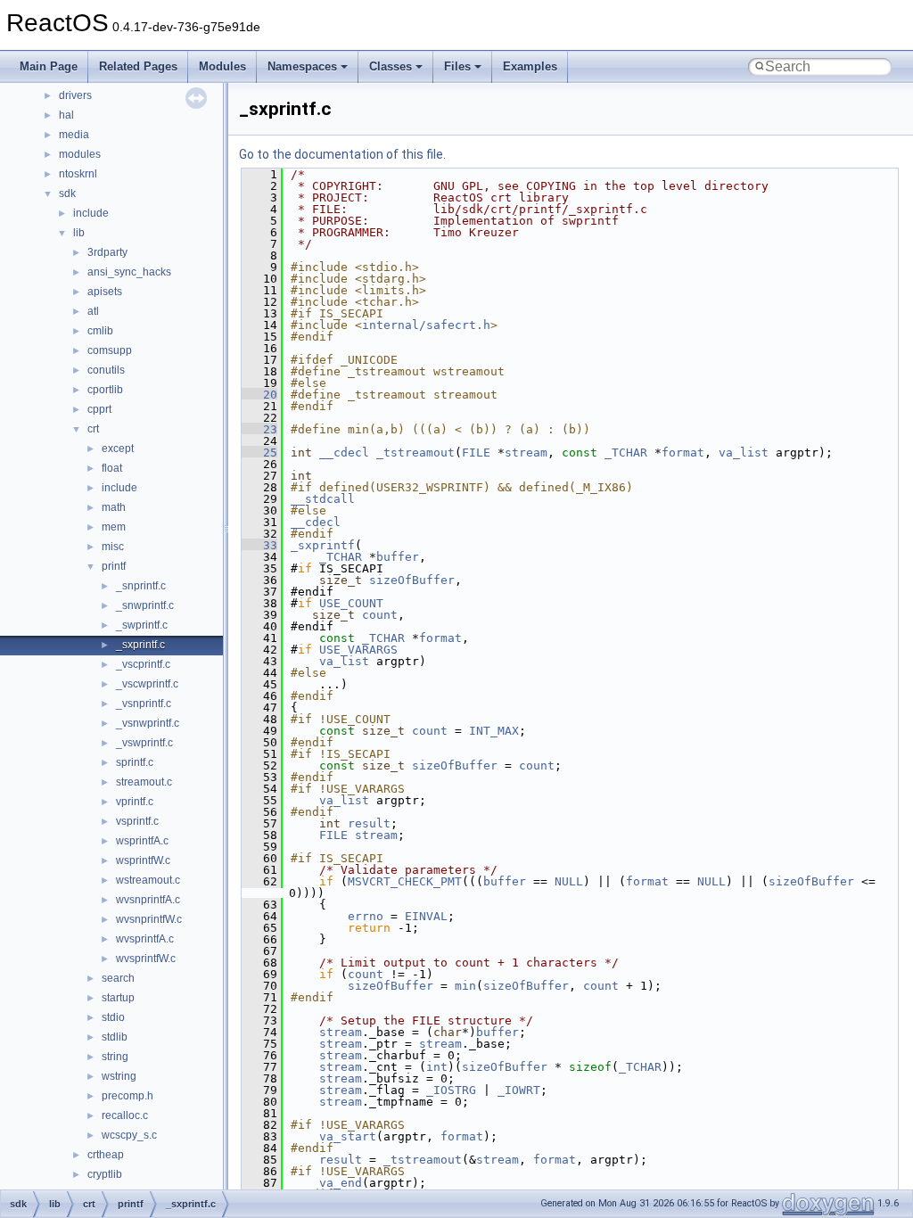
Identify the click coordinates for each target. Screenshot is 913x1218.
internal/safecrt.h (426, 325)
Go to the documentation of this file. (342, 154)
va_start (347, 1136)
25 (259, 452)
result (369, 823)
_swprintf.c (142, 625)
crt (93, 429)
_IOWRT (519, 1090)
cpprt (99, 409)
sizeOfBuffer (412, 580)
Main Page (49, 66)
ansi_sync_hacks (129, 272)
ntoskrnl (78, 174)
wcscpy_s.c (129, 1135)
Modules (222, 66)
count (380, 614)
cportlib (105, 389)
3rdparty (107, 252)
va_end (340, 1182)
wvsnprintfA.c (148, 899)
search (118, 978)
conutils (106, 370)
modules (80, 154)
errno (365, 916)
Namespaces (302, 66)
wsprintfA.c (142, 841)
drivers (75, 95)
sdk (67, 193)
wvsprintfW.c (146, 958)
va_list (744, 452)
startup (118, 998)
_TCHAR (626, 452)
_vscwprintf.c (147, 684)
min (465, 985)
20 (259, 394)
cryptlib (104, 1174)
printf (114, 566)
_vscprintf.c (143, 664)
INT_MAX (494, 730)
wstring (119, 1076)
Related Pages (138, 66)
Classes (390, 66)
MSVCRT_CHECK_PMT (405, 881)
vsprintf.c (137, 821)
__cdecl (344, 452)
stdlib (114, 1037)
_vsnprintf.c (143, 703)
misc (113, 546)
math (114, 507)
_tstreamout (415, 452)
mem (114, 527)
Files (457, 66)
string (115, 1056)
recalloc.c (125, 1115)
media (74, 134)
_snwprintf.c (145, 605)
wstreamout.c (148, 880)
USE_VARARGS (358, 649)
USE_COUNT (351, 603)
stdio (113, 1017)
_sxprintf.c (140, 644)
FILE (476, 452)
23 (259, 429)
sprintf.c (134, 762)
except (118, 448)
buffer (397, 557)
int (437, 1067)
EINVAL (426, 916)
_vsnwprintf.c (147, 723)
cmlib (100, 331)
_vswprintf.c (144, 743)
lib (79, 232)
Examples (530, 66)
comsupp (109, 350)
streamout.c (144, 782)
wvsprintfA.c (145, 939)
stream (526, 452)
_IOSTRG (451, 1090)
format (683, 452)
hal (66, 115)
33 (259, 545)
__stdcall (323, 499)
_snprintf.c (141, 586)
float (112, 468)
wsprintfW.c (143, 860)
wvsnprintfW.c (149, 919)
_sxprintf (323, 545)
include (91, 213)
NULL (569, 881)
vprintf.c (134, 801)
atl (93, 311)
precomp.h (127, 1096)
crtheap (105, 1154)
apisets (104, 291)
